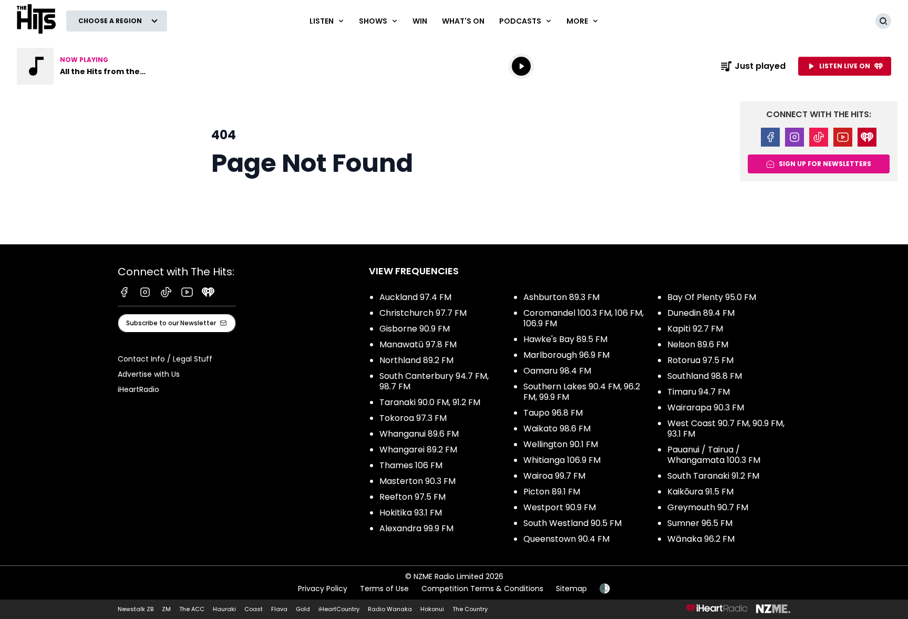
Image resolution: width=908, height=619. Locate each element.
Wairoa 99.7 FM (554, 476)
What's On (463, 21)
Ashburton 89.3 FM (561, 297)
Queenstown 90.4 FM (566, 539)
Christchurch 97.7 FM (423, 313)
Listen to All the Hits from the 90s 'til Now (84, 66)
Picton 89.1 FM (551, 492)
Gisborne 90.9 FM (414, 329)
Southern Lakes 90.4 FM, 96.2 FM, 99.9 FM (581, 391)
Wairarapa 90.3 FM (705, 407)
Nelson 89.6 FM (697, 344)
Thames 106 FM (410, 465)
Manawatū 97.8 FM (418, 344)
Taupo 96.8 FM (553, 413)
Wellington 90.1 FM (560, 444)
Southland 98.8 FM (704, 376)
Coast (253, 609)
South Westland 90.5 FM (572, 523)
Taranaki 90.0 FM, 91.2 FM (429, 402)
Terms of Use (384, 588)
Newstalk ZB (135, 609)
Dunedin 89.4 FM (701, 313)
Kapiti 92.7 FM (695, 329)
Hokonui (432, 609)
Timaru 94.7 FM (698, 392)
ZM (166, 609)
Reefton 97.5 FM (412, 497)
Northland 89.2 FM (416, 360)
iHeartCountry (338, 609)
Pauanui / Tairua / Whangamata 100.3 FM (713, 454)
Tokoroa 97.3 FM (413, 418)
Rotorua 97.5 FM (700, 360)
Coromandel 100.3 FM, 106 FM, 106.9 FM (583, 318)
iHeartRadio (138, 389)
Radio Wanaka (390, 609)
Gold (303, 609)
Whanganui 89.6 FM (419, 434)
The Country (470, 609)
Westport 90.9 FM (559, 507)
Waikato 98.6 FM (557, 428)
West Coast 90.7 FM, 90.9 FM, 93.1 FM (726, 428)
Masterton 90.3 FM (417, 481)
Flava (279, 609)
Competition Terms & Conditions (482, 588)
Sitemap (571, 588)
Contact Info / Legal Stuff (165, 359)
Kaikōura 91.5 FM (700, 492)
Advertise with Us (149, 374)
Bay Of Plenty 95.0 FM (711, 297)
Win (419, 21)
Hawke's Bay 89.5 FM (565, 339)
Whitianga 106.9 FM (562, 460)
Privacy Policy (322, 588)
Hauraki (224, 609)
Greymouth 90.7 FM (707, 507)
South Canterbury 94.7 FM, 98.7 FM (434, 381)
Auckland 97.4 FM (415, 297)
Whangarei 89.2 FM (418, 449)
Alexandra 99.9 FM (416, 528)
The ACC (191, 609)
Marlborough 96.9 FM (566, 355)
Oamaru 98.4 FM (557, 371)
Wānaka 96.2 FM (701, 539)
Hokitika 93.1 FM (410, 513)
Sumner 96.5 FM (699, 523)
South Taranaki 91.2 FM (713, 476)
